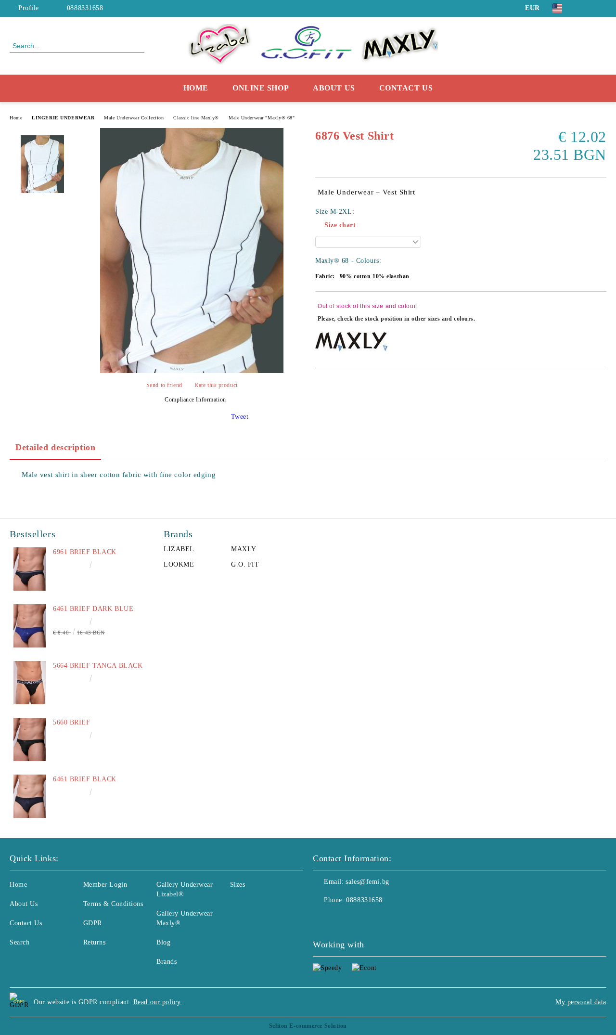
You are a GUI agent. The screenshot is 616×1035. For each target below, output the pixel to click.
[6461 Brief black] (30, 796)
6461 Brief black (84, 779)
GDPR (92, 923)
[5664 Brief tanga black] (30, 682)
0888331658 (85, 8)
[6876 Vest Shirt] (191, 371)
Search (19, 942)
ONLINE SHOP (260, 88)
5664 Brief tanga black (97, 665)
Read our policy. (157, 1002)
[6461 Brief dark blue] (30, 625)
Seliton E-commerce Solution (308, 1025)
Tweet (240, 416)
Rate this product (216, 385)
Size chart (340, 225)
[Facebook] (586, 8)
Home (195, 88)
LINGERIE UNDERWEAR (63, 117)
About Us (334, 88)
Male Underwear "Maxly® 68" (262, 117)
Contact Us (406, 88)
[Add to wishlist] (599, 314)
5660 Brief (71, 722)
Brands (166, 961)
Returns (94, 942)
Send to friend (164, 385)
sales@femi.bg (367, 881)
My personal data (580, 1002)
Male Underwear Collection (134, 117)
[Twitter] (601, 8)
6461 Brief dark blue (93, 608)
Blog (163, 942)
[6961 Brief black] (30, 569)
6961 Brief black (84, 552)
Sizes (237, 884)
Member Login (105, 884)
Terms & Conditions (113, 903)
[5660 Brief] (30, 739)
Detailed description (55, 447)
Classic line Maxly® (196, 117)
